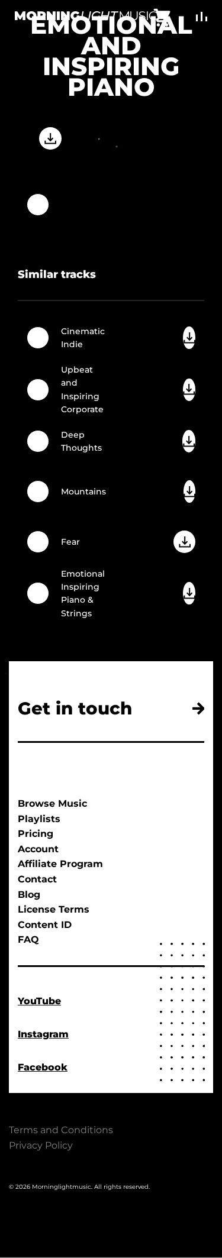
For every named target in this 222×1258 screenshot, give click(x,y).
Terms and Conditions (61, 1130)
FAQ (28, 939)
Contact (37, 879)
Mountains (83, 491)
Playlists (39, 818)
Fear (70, 541)
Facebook (42, 1067)
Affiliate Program (60, 863)
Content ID (45, 924)
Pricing (35, 833)
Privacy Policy (41, 1145)
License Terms (53, 909)
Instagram (43, 1034)
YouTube (39, 1001)
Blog (29, 894)
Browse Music (52, 803)
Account (38, 849)
